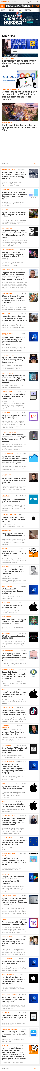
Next (35, 163)
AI (23, 2)
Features (28, 10)
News (3, 10)
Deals (11, 10)
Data (19, 10)
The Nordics (16, 2)
